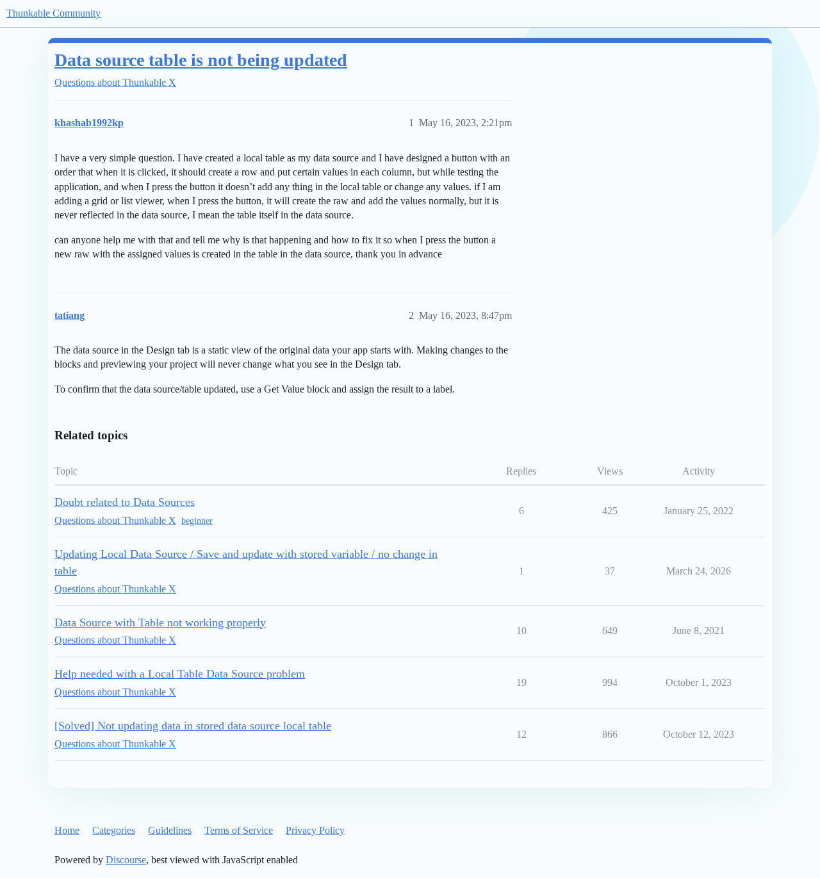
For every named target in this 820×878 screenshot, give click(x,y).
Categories (113, 830)
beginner (197, 521)
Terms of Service (238, 830)
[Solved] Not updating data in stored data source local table (192, 725)
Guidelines (170, 830)
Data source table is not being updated (200, 60)
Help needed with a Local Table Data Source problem (179, 673)
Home (66, 830)
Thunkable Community (53, 13)
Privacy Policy (315, 830)
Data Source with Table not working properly (160, 622)
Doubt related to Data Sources (124, 502)
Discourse (126, 859)
